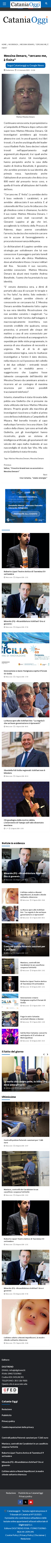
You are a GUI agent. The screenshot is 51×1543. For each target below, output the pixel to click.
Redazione (10, 70)
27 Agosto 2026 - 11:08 (38, 1022)
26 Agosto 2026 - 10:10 (38, 1041)
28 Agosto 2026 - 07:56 (21, 627)
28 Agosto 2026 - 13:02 (38, 970)
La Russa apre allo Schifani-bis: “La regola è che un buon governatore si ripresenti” (24, 722)
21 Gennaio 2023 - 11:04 (26, 70)
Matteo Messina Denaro (19, 458)
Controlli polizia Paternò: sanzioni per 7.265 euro (25, 1437)
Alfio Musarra (10, 1088)
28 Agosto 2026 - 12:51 (21, 577)
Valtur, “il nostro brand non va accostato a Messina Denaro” (23, 468)
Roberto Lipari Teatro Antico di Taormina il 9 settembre (33, 982)
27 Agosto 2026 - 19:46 (38, 900)
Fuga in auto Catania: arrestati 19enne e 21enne (32, 1017)
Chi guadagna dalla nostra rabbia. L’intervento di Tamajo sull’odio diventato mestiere (24, 823)
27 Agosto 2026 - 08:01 (21, 726)
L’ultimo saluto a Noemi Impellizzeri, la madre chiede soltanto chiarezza (33, 894)
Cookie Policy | (12, 1535)
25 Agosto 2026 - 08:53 (21, 776)
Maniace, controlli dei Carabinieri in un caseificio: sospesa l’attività (32, 965)
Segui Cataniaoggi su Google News (25, 65)
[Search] (46, 3)
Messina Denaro (37, 458)
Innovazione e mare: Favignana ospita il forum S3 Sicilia (33, 1000)
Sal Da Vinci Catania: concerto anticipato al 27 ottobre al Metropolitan (33, 1035)
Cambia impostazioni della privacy (18, 1427)
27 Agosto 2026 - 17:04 (21, 677)
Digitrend (23, 1524)
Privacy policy (8, 1421)
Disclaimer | (40, 1535)
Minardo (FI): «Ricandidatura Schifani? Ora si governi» (22, 1463)
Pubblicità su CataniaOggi (30, 1493)
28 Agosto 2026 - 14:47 (21, 953)
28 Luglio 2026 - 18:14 (23, 1088)
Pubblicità (6, 1415)
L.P (7, 828)
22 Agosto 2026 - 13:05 (17, 828)
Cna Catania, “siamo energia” (33, 476)
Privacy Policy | (27, 1535)
